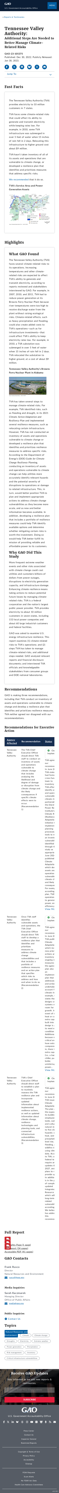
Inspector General (28, 1439)
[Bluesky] (30, 67)
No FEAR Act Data (29, 1481)
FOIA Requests (29, 1472)
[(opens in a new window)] (4, 1422)
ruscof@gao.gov (16, 1278)
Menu (52, 5)
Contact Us (13, 1319)
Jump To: (12, 74)
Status (48, 741)
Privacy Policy (29, 1456)
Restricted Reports (29, 1443)
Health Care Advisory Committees (29, 1485)
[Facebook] (8, 67)
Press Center (29, 1431)
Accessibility (29, 1460)
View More (51, 909)
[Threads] (38, 67)
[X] (15, 67)
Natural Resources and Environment (16, 1333)
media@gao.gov (16, 1303)
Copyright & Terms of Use (29, 1452)
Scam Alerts (29, 1477)
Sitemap (28, 1464)
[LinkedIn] (23, 67)
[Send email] (45, 67)
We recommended (19, 179)
